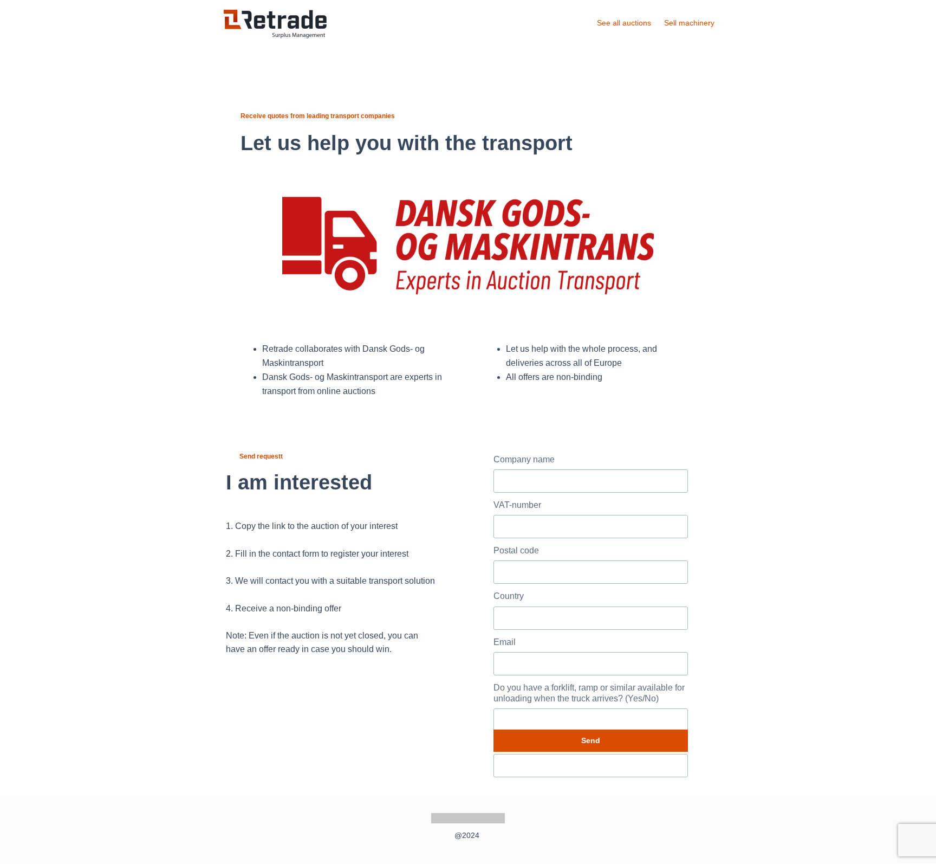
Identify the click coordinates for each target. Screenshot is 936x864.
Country (508, 596)
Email (504, 642)
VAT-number (517, 505)
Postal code (516, 550)
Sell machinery (690, 22)
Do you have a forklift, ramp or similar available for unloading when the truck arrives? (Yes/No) (589, 693)
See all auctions (624, 22)
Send (590, 740)
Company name (524, 459)
